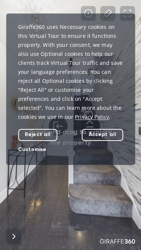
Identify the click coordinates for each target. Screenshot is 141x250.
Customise (32, 149)
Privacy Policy (92, 116)
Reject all (37, 134)
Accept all (102, 134)
